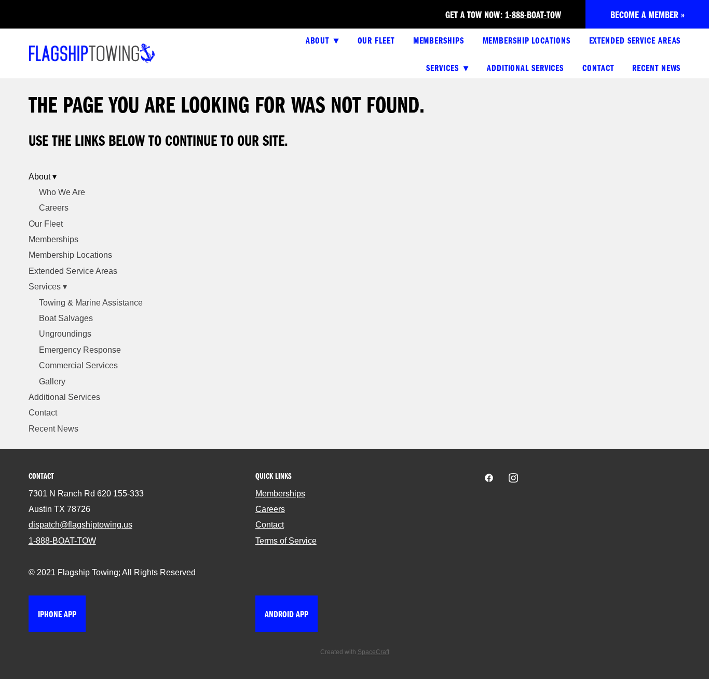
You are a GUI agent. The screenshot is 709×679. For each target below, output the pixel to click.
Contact (597, 67)
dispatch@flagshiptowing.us (80, 524)
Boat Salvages (66, 318)
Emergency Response (80, 349)
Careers (54, 207)
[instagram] (514, 479)
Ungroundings (65, 333)
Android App (286, 613)
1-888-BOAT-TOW (533, 14)
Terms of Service (286, 540)
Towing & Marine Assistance (91, 302)
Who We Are (62, 192)
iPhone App (57, 613)
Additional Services (525, 67)
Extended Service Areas (635, 40)
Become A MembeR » (647, 14)
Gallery (52, 381)
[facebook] (489, 479)
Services (447, 67)
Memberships (438, 40)
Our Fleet (376, 40)
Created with (354, 652)
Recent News (656, 67)
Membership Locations (526, 40)
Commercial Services (78, 365)
